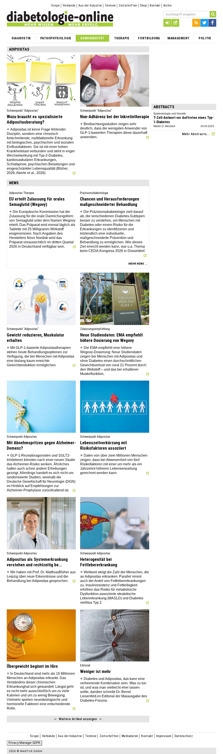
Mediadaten (130, 736)
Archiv (167, 5)
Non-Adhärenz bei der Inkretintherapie (114, 116)
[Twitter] (204, 23)
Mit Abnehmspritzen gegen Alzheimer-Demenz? (41, 445)
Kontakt (155, 5)
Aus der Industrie (90, 5)
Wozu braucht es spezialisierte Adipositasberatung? (35, 119)
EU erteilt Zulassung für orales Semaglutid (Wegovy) (37, 201)
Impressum (164, 736)
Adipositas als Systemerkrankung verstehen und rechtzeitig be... (37, 562)
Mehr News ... (137, 263)
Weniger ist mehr (95, 671)
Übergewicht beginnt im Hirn (32, 666)
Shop (143, 5)
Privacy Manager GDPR (24, 742)
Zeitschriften (128, 5)
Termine (110, 5)
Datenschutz (184, 736)
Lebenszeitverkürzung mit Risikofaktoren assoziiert (103, 445)
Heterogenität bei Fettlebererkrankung (98, 562)
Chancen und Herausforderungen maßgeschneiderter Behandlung (109, 201)
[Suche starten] (213, 14)
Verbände (69, 5)
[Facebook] (212, 23)
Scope (55, 5)
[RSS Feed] (196, 23)
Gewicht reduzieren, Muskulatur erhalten (35, 337)
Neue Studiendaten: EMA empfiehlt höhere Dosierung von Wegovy (111, 337)
